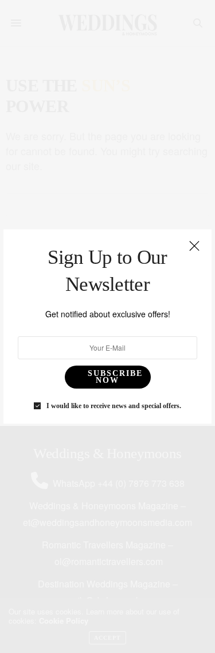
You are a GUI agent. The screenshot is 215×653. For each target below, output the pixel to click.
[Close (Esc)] (194, 246)
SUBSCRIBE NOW (115, 377)
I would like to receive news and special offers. (113, 405)
